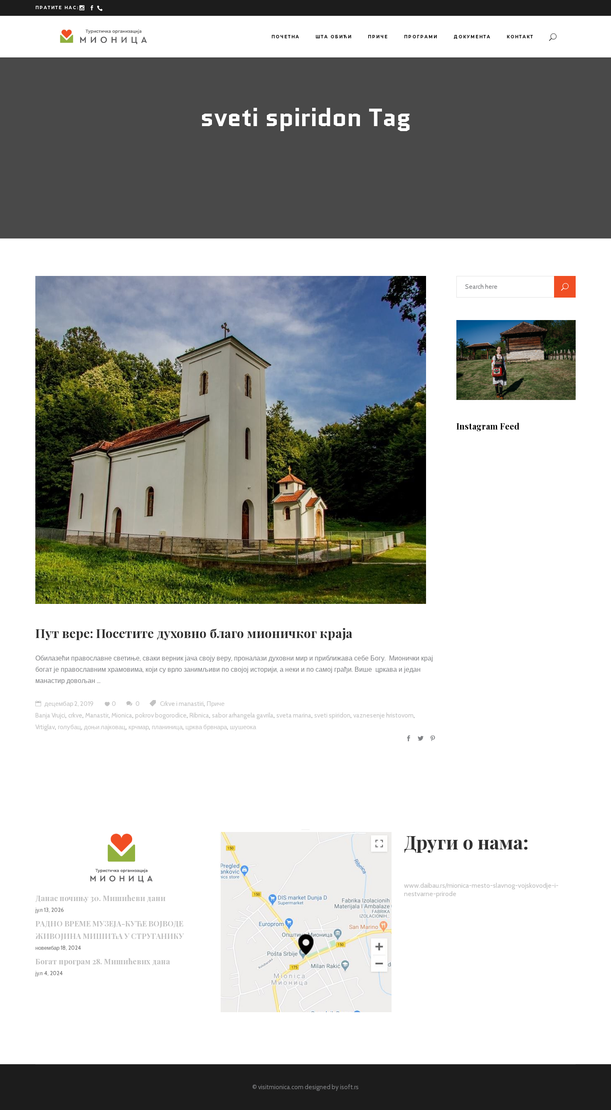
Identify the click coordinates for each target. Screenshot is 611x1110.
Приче (215, 704)
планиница (167, 727)
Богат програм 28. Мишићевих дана (102, 961)
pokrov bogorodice (161, 715)
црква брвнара (206, 727)
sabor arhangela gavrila (242, 715)
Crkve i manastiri (182, 704)
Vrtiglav (45, 727)
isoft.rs (349, 1087)
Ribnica (199, 715)
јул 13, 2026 (49, 909)
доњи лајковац (105, 727)
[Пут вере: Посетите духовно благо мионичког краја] (230, 440)
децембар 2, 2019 (68, 704)
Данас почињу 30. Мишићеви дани (100, 898)
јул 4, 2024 (49, 973)
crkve (75, 715)
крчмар (138, 727)
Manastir (96, 715)
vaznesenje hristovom (383, 715)
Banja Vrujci (50, 715)
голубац (69, 727)
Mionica (121, 715)
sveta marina (293, 715)
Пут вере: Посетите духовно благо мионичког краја (193, 633)
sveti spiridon (332, 715)
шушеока (243, 727)
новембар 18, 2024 (58, 947)
